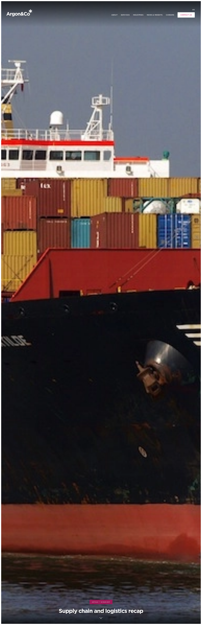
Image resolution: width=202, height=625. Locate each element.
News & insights (154, 15)
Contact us (186, 15)
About (114, 15)
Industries (138, 15)
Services (125, 15)
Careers (170, 15)
